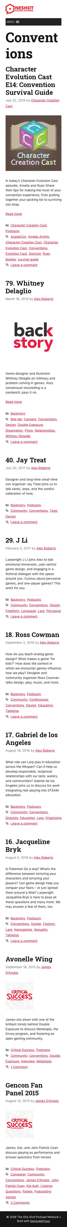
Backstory (18, 413)
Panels (28, 1191)
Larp (41, 611)
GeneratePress (40, 1221)
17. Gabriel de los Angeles (32, 738)
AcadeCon (18, 237)
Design (11, 425)
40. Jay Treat (26, 460)
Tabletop (12, 711)
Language (28, 611)
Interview (28, 1061)
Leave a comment (24, 265)
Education (45, 705)
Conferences (38, 699)
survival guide (28, 259)
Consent (30, 419)
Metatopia (44, 1061)
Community (19, 511)
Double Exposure (30, 425)
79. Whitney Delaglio (25, 287)
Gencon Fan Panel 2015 (24, 1089)
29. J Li (17, 540)
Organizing (53, 818)
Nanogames (23, 929)
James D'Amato (38, 1180)
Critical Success (22, 1050)
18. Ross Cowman (32, 634)
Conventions (38, 248)
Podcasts (13, 231)
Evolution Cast (16, 254)
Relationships (45, 430)
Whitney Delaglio (18, 436)
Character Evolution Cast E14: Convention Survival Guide (30, 80)
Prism (29, 430)
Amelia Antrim (38, 237)
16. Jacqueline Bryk (28, 845)
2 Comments (20, 1203)
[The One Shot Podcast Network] (20, 9)
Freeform (12, 611)
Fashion (49, 924)
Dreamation (14, 430)
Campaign (18, 1174)
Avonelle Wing (29, 959)
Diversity (12, 818)
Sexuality (40, 929)
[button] (10, 22)
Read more (14, 214)
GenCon (35, 254)
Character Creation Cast (29, 225)
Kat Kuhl (32, 1186)
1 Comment (19, 1067)
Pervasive (53, 611)
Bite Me (16, 419)
